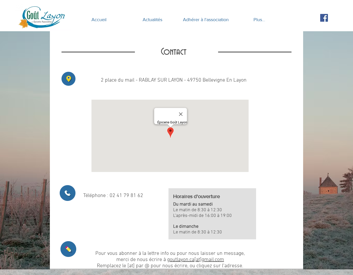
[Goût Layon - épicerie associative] (324, 18)
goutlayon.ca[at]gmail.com (195, 260)
